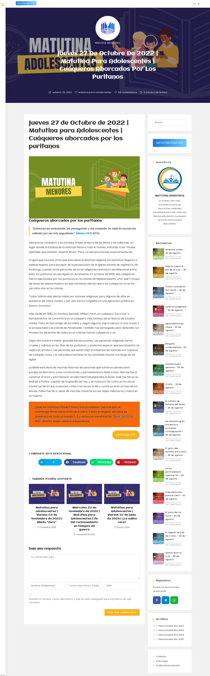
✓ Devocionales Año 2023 (170, 630)
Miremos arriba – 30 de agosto (175, 251)
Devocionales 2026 (26, 3)
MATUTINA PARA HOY (169, 143)
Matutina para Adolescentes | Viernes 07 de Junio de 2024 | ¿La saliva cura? (122, 515)
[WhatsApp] (174, 600)
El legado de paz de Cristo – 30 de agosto (175, 536)
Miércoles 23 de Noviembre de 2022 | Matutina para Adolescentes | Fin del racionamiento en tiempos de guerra (84, 518)
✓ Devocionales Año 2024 (170, 634)
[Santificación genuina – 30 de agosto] (158, 370)
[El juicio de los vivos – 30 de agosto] (158, 518)
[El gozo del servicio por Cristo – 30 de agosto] (158, 454)
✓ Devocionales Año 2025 (170, 639)
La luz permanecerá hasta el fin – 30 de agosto (174, 473)
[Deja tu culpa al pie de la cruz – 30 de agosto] (158, 272)
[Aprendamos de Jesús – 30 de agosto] (158, 329)
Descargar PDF (126, 435)
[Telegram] (165, 600)
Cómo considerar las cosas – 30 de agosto (175, 290)
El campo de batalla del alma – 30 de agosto (175, 404)
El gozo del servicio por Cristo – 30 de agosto (175, 452)
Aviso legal (162, 661)
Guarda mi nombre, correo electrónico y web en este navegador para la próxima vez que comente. (80, 600)
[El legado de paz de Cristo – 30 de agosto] (158, 538)
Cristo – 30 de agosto (173, 386)
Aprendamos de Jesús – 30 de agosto (174, 327)
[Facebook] (157, 600)
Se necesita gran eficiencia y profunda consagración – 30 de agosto (174, 428)
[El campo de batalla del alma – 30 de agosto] (158, 407)
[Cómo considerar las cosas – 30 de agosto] (158, 292)
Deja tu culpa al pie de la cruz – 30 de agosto (175, 270)
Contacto (161, 656)
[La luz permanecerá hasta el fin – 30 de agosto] (158, 476)
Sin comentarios (127, 92)
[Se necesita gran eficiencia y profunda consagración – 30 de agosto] (158, 430)
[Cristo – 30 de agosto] (158, 388)
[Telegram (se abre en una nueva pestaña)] (198, 3)
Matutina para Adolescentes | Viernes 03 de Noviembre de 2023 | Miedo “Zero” (46, 515)
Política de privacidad (168, 665)
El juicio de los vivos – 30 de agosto (173, 516)
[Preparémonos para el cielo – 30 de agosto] (158, 498)
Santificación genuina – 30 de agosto (174, 367)
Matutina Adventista (107, 42)
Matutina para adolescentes (95, 92)
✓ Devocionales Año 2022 (170, 625)
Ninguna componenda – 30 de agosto (175, 347)
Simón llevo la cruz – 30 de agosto (173, 556)
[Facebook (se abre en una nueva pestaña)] (194, 3)
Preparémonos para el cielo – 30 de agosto (175, 496)
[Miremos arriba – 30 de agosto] (158, 253)
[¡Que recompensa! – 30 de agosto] (158, 311)
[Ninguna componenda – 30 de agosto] (158, 349)
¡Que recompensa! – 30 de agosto (175, 308)
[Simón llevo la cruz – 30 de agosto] (158, 558)
